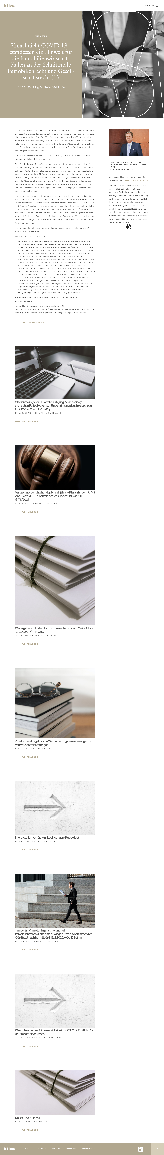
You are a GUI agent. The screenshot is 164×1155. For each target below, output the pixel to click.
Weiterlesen (30, 421)
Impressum (41, 1148)
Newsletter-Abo (88, 1148)
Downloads (56, 1148)
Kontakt (28, 1148)
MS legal (9, 5)
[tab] (55, 322)
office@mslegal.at (121, 170)
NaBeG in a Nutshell (27, 1118)
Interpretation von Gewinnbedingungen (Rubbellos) (47, 837)
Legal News (148, 6)
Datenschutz (71, 1148)
